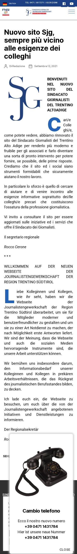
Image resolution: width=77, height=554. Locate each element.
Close (65, 550)
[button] (71, 11)
